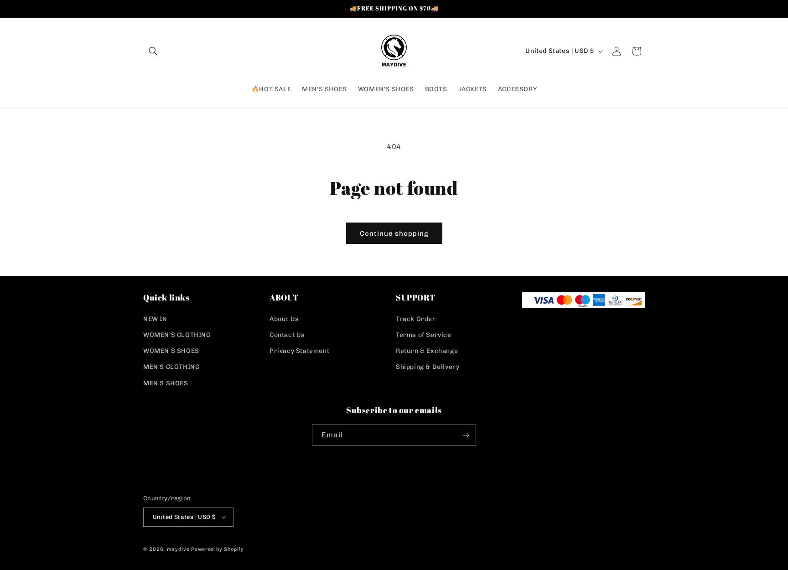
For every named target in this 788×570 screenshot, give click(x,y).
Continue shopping (394, 233)
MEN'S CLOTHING (171, 367)
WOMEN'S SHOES (171, 351)
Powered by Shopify (217, 549)
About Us (284, 319)
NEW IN (155, 319)
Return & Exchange (427, 351)
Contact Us (287, 335)
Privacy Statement (299, 351)
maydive (178, 549)
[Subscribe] (466, 435)
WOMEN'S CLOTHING (177, 335)
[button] (153, 51)
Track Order (416, 319)
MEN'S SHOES (165, 383)
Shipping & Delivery (427, 367)
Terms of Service (423, 335)
